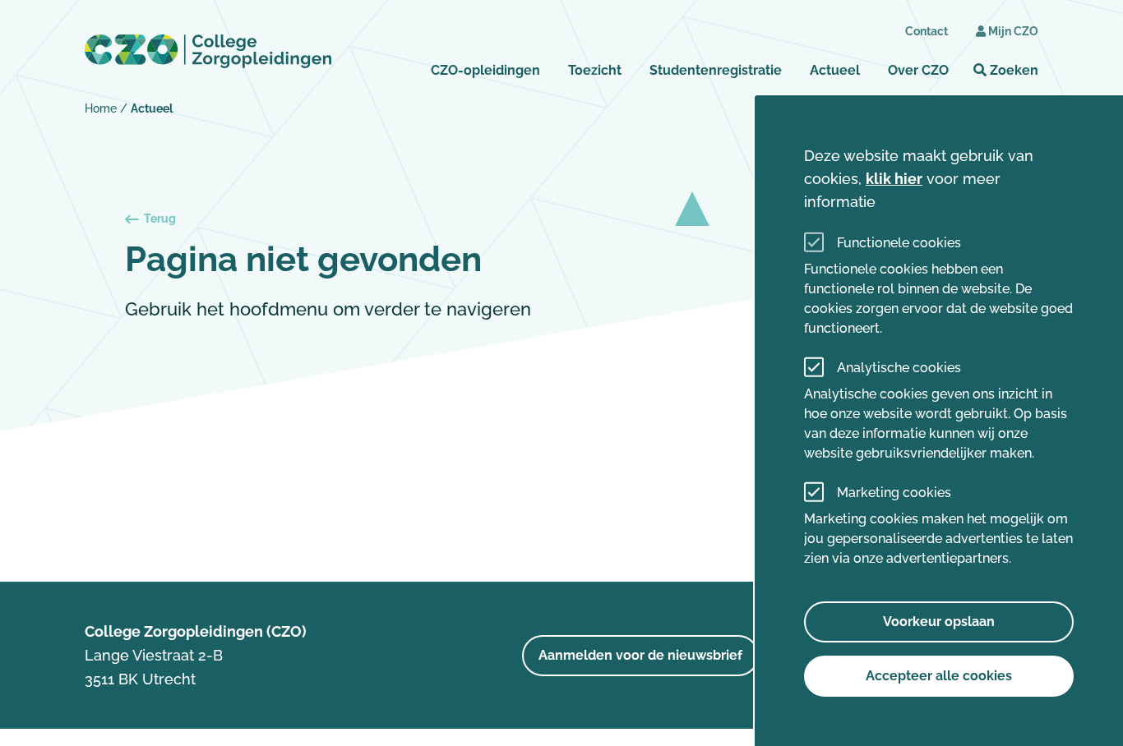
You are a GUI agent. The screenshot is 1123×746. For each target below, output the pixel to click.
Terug (160, 218)
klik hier (894, 178)
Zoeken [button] (1012, 70)
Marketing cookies (894, 492)
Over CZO (918, 70)
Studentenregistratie (715, 70)
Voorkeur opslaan (939, 621)
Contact (926, 31)
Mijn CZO (1013, 31)
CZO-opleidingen (485, 70)
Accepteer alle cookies (939, 676)
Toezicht (595, 70)
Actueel (835, 70)
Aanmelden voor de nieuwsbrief (640, 655)
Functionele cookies (899, 243)
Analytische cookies (899, 367)
